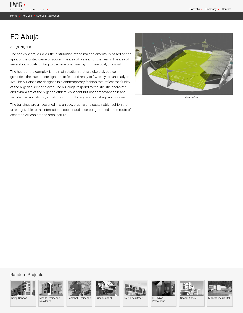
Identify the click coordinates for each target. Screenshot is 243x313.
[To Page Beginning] (237, 308)
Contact (226, 9)
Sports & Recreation (48, 15)
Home (13, 15)
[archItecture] (28, 6)
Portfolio (27, 15)
